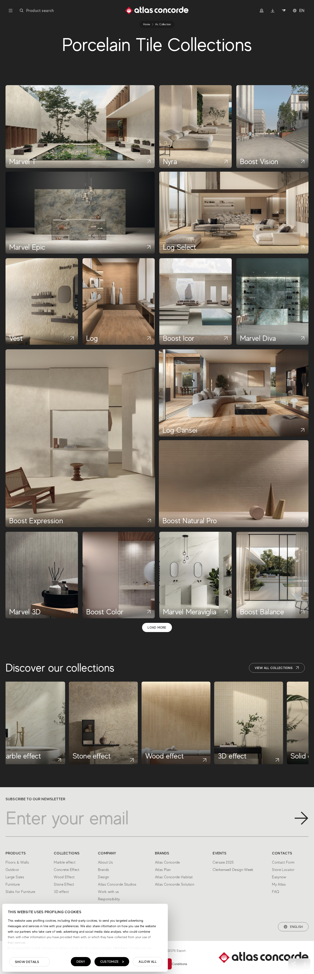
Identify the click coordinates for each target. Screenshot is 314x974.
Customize (109, 961)
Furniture (13, 884)
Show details (27, 962)
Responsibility (109, 899)
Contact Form (283, 862)
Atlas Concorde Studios (117, 884)
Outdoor (12, 870)
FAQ (275, 892)
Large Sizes (15, 877)
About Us (105, 862)
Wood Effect (64, 877)
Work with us (108, 892)
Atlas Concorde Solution (174, 884)
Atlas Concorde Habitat (174, 877)
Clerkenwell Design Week (233, 870)
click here (119, 948)
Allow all (148, 961)
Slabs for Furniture (20, 892)
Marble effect (64, 862)
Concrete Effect (66, 870)
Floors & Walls (17, 862)
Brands (103, 870)
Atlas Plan (163, 870)
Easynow (279, 877)
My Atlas (279, 884)
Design (103, 877)
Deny (81, 961)
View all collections (274, 668)
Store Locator (283, 870)
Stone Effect (64, 884)
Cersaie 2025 (223, 862)
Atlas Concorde (167, 862)
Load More (157, 627)
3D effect (61, 892)
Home (146, 24)
